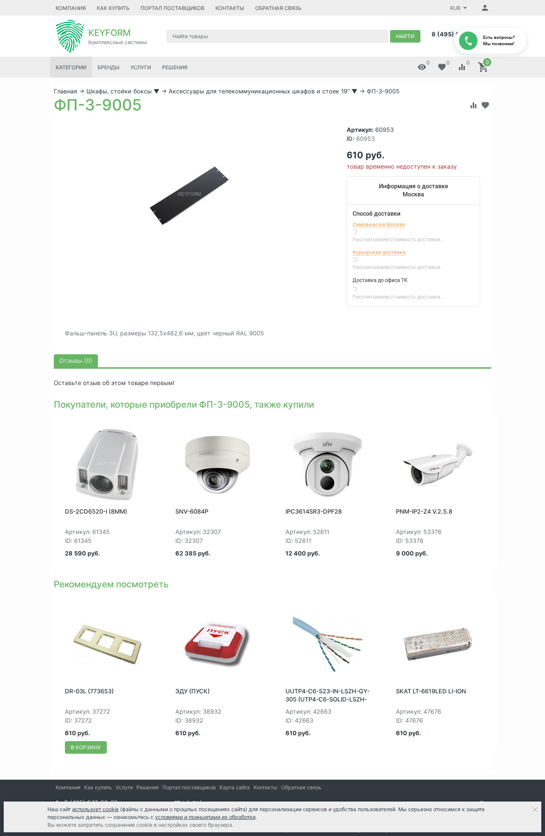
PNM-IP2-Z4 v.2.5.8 (424, 511)
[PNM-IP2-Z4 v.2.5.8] (438, 464)
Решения (174, 67)
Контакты (229, 8)
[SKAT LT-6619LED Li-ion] (438, 643)
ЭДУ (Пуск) (192, 691)
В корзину (86, 747)
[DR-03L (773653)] (107, 643)
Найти (405, 36)
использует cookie (95, 809)
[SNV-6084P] (217, 464)
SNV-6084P (191, 511)
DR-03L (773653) (89, 691)
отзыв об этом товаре (115, 383)
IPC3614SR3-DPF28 (313, 511)
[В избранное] (485, 105)
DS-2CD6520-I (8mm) (96, 511)
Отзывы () (75, 360)
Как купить (113, 8)
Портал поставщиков (172, 8)
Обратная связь (278, 8)
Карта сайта (234, 787)
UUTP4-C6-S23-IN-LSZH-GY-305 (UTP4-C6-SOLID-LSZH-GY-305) (327, 699)
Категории (71, 67)
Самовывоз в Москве (379, 225)
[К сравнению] (473, 105)
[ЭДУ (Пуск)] (217, 643)
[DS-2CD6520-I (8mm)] (107, 464)
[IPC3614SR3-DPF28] (328, 464)
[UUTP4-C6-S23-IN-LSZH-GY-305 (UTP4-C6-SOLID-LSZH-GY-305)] (328, 643)
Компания (71, 8)
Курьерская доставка (379, 252)
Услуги (141, 67)
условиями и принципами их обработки (205, 817)
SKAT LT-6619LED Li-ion (431, 691)
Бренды (108, 67)
